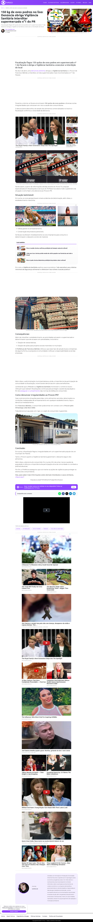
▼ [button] (88, 32)
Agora (72, 2)
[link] (23, 888)
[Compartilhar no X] (66, 493)
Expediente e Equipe (23, 916)
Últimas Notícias (53, 2)
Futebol (78, 2)
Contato (44, 916)
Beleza (85, 2)
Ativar (73, 487)
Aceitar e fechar (14, 911)
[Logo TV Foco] (7, 2)
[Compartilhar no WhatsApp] (59, 493)
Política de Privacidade (56, 916)
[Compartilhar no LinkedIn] (70, 493)
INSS (90, 2)
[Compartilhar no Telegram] (74, 493)
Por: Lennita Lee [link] (10, 29)
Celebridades (64, 2)
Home (45, 2)
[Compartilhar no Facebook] (63, 493)
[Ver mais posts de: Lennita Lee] (3, 31)
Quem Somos (11, 916)
